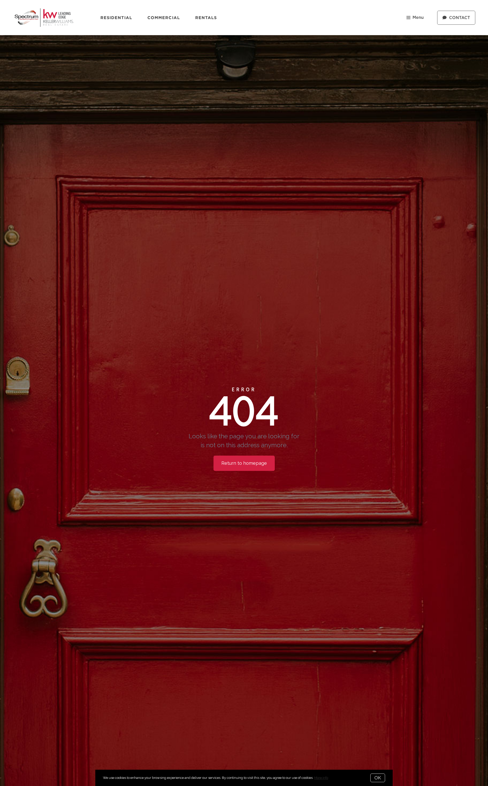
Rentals (206, 17)
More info (321, 778)
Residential (116, 17)
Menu (418, 18)
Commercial (163, 17)
